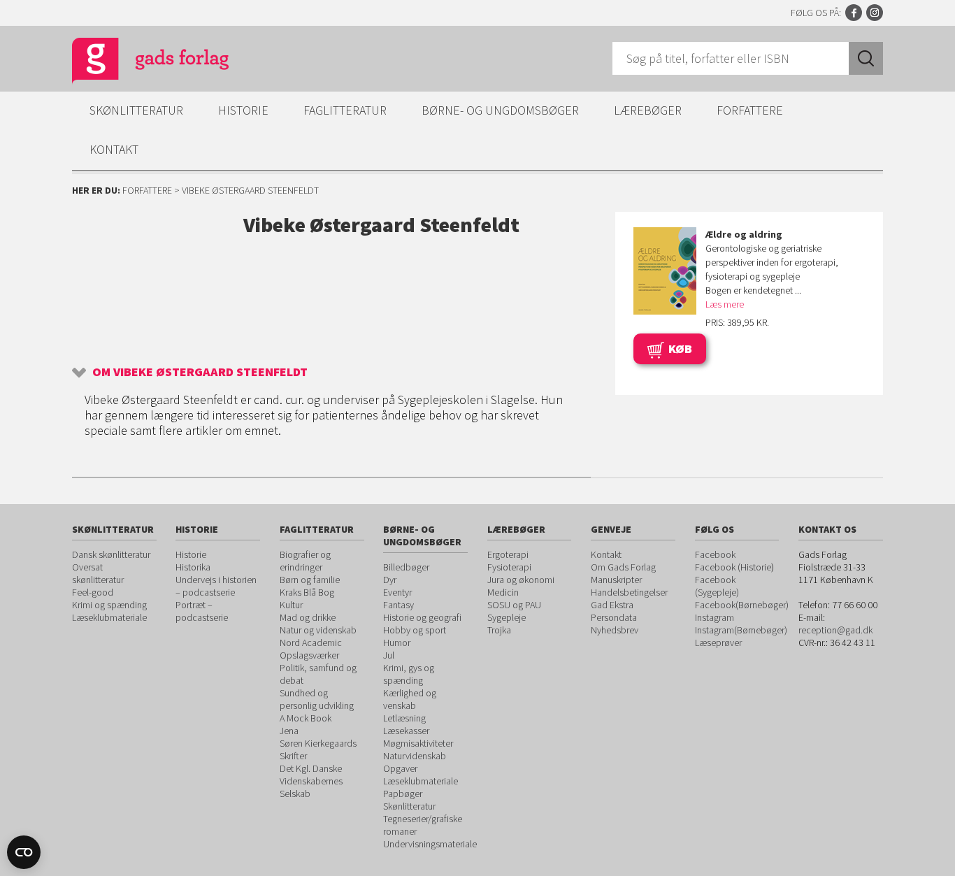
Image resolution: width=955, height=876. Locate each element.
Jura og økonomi (520, 579)
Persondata (614, 617)
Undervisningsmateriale (430, 844)
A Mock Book (305, 718)
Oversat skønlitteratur (98, 573)
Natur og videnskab (318, 630)
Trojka (499, 630)
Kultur (291, 604)
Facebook (853, 12)
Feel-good (92, 592)
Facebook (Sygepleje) (717, 585)
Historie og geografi (422, 617)
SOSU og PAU (514, 604)
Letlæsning (404, 718)
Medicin (503, 592)
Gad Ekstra (612, 604)
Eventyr (397, 592)
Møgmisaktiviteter (418, 743)
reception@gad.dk (835, 630)
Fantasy (398, 604)
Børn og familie (310, 579)
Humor (396, 642)
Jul (388, 655)
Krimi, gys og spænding (408, 674)
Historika (192, 567)
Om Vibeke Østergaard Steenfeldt (200, 372)
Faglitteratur (345, 110)
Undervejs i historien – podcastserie (216, 585)
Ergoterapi (508, 554)
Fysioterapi (509, 567)
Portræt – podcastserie (201, 611)
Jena (289, 730)
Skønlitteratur (136, 110)
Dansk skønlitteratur (111, 554)
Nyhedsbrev (614, 630)
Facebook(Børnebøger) (742, 604)
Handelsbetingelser (629, 592)
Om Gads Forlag (623, 567)
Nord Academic (311, 642)
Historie (243, 110)
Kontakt (113, 149)
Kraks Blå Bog (307, 592)
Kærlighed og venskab (409, 699)
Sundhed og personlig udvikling (317, 699)
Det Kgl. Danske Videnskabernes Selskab (311, 781)
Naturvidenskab (414, 755)
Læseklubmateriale (109, 617)
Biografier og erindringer (305, 560)
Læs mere (724, 304)
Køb (680, 348)
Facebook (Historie (733, 567)
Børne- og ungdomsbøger (500, 110)
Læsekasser (406, 730)
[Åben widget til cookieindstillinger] (24, 852)
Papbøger (402, 793)
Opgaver (400, 768)
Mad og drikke (308, 617)
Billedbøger (406, 567)
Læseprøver (718, 642)
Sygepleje (506, 617)
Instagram (874, 12)
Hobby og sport (414, 630)
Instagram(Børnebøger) (741, 630)
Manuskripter (616, 579)
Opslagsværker (309, 655)
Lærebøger (648, 110)
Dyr (389, 579)
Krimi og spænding (109, 604)
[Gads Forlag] (135, 63)
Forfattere (750, 110)
